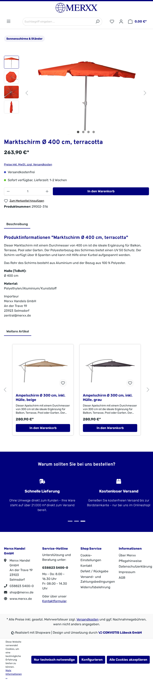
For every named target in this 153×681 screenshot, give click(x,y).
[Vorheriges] (26, 92)
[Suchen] (97, 22)
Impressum (127, 572)
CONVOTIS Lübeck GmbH (122, 632)
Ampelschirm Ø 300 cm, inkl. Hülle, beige (40, 397)
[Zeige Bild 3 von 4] (88, 132)
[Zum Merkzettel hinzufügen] (63, 383)
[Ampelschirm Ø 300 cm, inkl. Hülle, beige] (43, 370)
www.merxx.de (20, 599)
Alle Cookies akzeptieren (128, 659)
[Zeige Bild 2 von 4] (83, 132)
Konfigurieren (92, 659)
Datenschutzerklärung (135, 566)
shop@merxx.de (21, 592)
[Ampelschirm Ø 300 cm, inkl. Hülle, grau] (110, 370)
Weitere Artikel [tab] (17, 331)
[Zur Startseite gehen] (76, 8)
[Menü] (8, 21)
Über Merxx (127, 555)
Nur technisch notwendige (54, 659)
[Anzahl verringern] (8, 191)
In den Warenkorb (101, 191)
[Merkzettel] (112, 21)
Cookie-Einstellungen (90, 557)
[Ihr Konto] (121, 21)
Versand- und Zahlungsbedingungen (97, 579)
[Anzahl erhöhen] (47, 191)
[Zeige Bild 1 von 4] (78, 132)
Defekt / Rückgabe (94, 571)
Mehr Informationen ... (14, 674)
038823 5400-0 (21, 586)
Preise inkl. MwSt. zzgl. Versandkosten (28, 164)
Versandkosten (87, 619)
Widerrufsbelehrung (95, 587)
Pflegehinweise (130, 561)
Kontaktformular (54, 601)
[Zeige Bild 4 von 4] (93, 132)
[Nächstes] (145, 92)
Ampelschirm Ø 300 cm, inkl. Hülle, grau (107, 397)
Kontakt (86, 566)
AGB (122, 577)
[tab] (17, 224)
